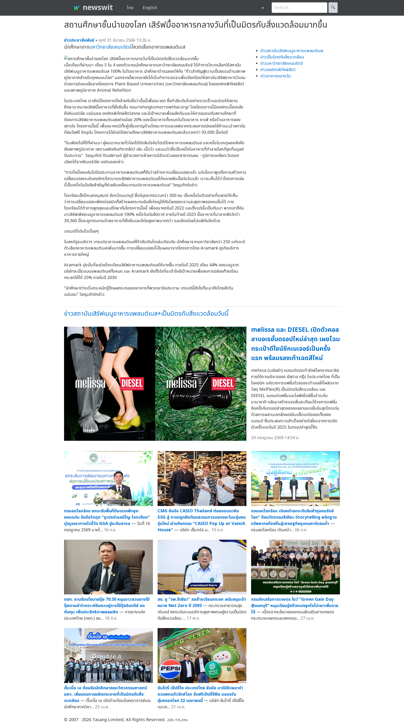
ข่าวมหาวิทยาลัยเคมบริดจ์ (281, 63)
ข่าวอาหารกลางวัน (275, 76)
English (150, 8)
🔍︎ (333, 7)
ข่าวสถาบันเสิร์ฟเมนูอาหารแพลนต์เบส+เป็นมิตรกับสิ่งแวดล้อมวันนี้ (146, 313)
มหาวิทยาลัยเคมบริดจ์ (110, 47)
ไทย (130, 8)
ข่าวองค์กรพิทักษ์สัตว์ (278, 70)
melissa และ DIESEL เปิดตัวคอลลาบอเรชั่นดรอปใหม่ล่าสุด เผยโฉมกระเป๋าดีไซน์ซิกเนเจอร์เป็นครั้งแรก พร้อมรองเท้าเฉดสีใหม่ (295, 344)
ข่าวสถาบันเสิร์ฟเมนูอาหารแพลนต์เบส (291, 51)
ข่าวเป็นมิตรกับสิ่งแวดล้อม (282, 57)
